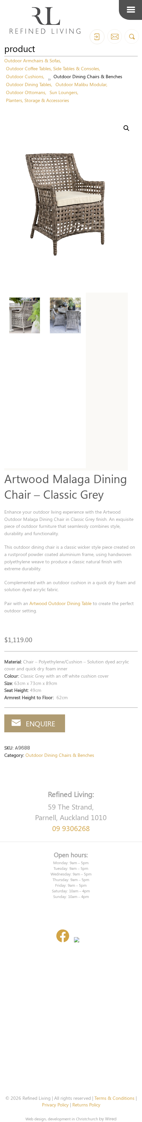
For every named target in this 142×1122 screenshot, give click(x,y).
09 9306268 (71, 828)
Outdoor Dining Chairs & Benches (87, 76)
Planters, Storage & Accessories (37, 100)
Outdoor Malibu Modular (80, 84)
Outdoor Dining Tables (28, 84)
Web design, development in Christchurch (61, 1118)
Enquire (40, 723)
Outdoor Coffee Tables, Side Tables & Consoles (52, 68)
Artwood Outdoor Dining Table (60, 603)
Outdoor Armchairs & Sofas (32, 60)
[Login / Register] (97, 36)
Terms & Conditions (114, 1097)
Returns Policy (86, 1104)
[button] (126, 128)
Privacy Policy (55, 1104)
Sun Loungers (63, 92)
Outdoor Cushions (24, 76)
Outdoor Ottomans (25, 92)
